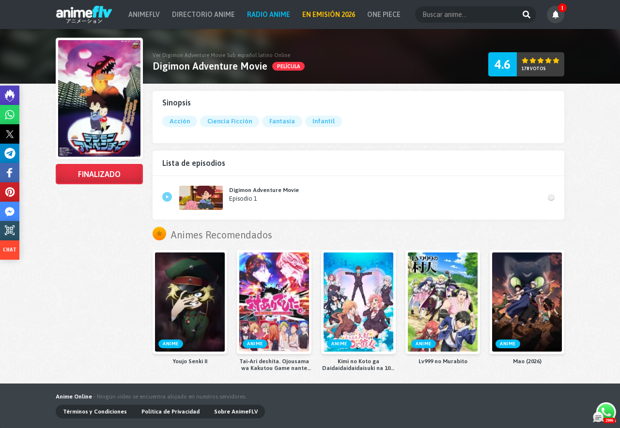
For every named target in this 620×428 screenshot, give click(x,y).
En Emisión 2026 (328, 14)
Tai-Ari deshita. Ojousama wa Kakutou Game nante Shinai (274, 364)
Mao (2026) (527, 361)
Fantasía (282, 121)
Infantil (323, 121)
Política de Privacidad (170, 411)
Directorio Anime (203, 14)
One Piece (384, 14)
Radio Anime (268, 14)
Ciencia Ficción (229, 121)
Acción (180, 121)
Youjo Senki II (189, 361)
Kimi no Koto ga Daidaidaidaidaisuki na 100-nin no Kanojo (358, 364)
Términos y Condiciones (95, 411)
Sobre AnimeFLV (236, 411)
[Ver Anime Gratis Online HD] (84, 14)
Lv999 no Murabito (442, 361)
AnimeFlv (144, 14)
